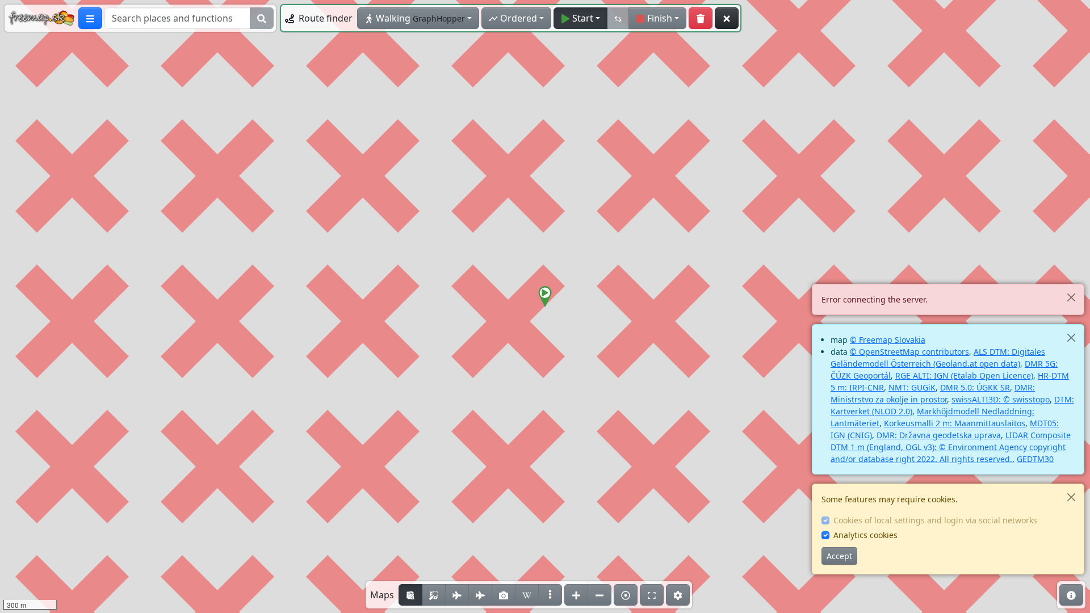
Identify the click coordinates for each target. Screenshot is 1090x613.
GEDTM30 (1035, 459)
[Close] (1071, 297)
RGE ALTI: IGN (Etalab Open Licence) (964, 375)
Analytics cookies (865, 535)
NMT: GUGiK (912, 387)
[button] (545, 296)
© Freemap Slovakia (887, 339)
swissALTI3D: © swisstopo (1000, 399)
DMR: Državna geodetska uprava (939, 435)
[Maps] (550, 595)
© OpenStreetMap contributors (909, 351)
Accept (839, 556)
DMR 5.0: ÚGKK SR (975, 387)
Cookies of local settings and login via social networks (935, 520)
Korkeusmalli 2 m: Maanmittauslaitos (954, 423)
